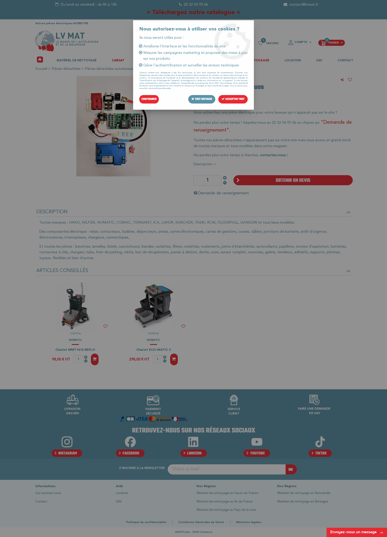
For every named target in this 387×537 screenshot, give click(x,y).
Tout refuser (203, 99)
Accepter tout (234, 99)
